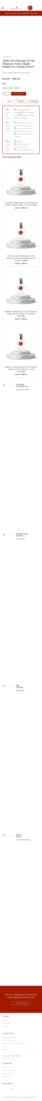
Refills (4, 1049)
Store (4, 1020)
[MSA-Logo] (16, 7)
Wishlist (5, 1026)
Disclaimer (6, 1067)
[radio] (5, 88)
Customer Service (8, 1038)
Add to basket (18, 94)
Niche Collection (7, 56)
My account (6, 1023)
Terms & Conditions (9, 1070)
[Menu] (2, 7)
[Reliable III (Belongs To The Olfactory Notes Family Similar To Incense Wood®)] (21, 296)
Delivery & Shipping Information (13, 1043)
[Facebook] (8, 1089)
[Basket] (34, 7)
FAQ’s (4, 1047)
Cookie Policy (7, 1076)
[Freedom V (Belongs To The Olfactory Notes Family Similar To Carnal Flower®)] (21, 352)
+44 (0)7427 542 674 (9, 1059)
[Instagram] (4, 1089)
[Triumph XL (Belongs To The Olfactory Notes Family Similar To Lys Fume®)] (21, 186)
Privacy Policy (7, 1073)
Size (4, 84)
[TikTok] (17, 1089)
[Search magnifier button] (30, 8)
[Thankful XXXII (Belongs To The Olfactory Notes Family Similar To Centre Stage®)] (21, 241)
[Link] (39, 7)
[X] (13, 1089)
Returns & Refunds (9, 1041)
